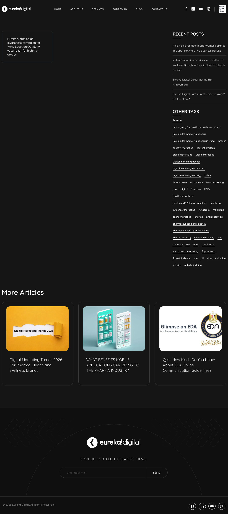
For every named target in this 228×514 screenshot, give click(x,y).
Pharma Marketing (204, 237)
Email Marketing (215, 182)
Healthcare (215, 203)
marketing (218, 209)
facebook (196, 189)
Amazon (177, 120)
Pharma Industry (182, 237)
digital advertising (182, 154)
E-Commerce (180, 182)
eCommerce (196, 182)
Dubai (207, 175)
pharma (199, 216)
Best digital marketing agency (189, 133)
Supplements (209, 251)
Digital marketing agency (186, 161)
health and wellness (183, 196)
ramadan (178, 244)
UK (202, 258)
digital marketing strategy (187, 175)
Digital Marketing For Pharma (189, 168)
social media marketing (185, 251)
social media (208, 244)
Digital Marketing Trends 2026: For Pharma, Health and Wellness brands (36, 365)
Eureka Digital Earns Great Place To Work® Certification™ (199, 96)
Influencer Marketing (184, 209)
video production (216, 258)
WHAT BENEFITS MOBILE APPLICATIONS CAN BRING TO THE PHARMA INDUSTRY (112, 365)
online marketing (182, 216)
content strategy (205, 147)
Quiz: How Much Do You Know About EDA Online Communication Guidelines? (189, 365)
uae (196, 258)
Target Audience (181, 258)
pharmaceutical (214, 216)
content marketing (183, 147)
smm (195, 244)
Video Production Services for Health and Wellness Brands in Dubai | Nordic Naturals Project (199, 65)
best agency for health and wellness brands (196, 127)
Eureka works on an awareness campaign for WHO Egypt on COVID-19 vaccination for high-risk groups (23, 46)
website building (193, 265)
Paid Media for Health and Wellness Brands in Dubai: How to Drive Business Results (199, 48)
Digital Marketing (205, 154)
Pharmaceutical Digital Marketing (191, 230)
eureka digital (180, 189)
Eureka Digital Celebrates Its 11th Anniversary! (193, 82)
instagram (204, 209)
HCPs (207, 189)
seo (188, 244)
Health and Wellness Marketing (189, 203)
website (177, 265)
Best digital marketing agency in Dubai (194, 140)
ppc (219, 237)
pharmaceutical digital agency (189, 223)
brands (222, 140)
